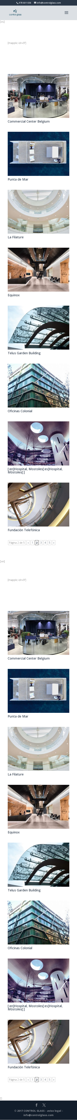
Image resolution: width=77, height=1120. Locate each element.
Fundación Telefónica (24, 530)
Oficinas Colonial (20, 411)
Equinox (14, 295)
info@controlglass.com (38, 1115)
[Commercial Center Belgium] (38, 96)
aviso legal (54, 1110)
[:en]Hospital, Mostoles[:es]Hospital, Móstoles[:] (35, 470)
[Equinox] (38, 270)
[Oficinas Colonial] (38, 386)
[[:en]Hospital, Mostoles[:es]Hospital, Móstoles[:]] (38, 443)
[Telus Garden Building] (38, 328)
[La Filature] (38, 212)
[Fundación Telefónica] (38, 505)
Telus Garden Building (24, 353)
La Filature (16, 237)
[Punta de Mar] (38, 154)
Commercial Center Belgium (29, 121)
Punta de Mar (18, 179)
